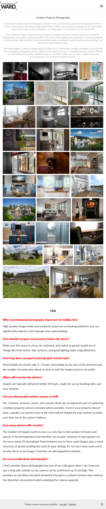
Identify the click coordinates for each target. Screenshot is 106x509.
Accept (63, 504)
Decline (72, 504)
